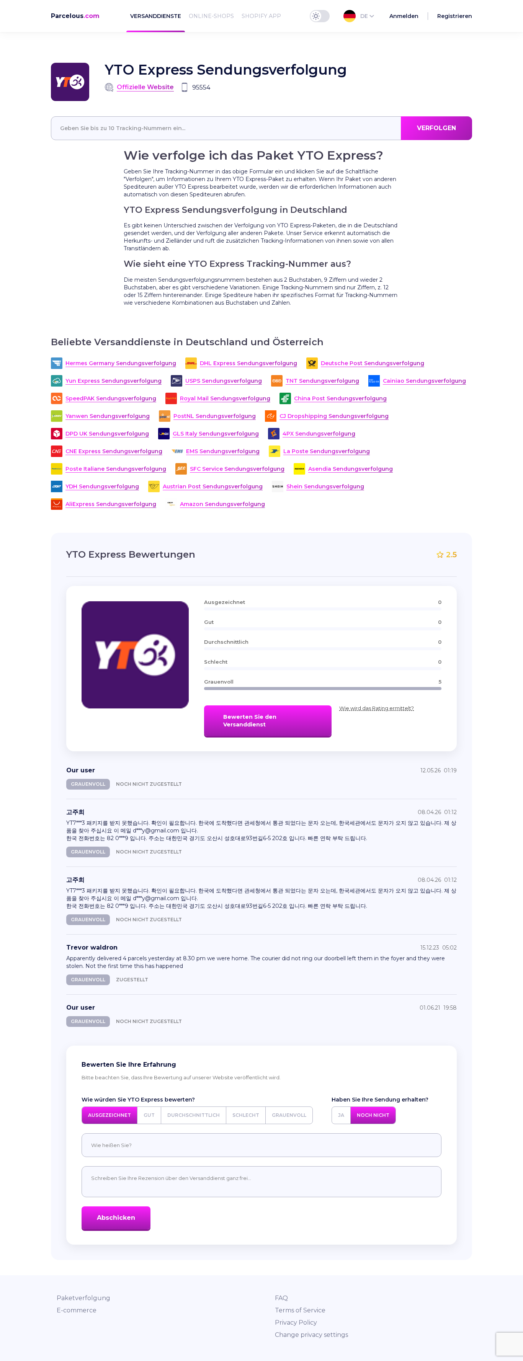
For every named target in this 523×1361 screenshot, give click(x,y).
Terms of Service (300, 1310)
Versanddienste (155, 16)
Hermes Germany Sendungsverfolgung (120, 363)
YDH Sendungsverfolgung (102, 486)
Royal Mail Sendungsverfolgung (225, 398)
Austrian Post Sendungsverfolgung (213, 486)
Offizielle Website (145, 87)
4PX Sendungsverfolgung (319, 433)
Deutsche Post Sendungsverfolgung (372, 363)
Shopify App (261, 16)
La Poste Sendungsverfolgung (326, 451)
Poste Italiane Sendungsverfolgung (115, 468)
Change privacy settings (311, 1334)
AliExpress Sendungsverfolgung (110, 504)
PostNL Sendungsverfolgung (214, 416)
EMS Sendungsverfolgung (223, 451)
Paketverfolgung (83, 1298)
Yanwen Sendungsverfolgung (107, 416)
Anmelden (403, 16)
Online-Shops (211, 16)
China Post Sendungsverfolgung (340, 398)
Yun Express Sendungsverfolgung (113, 380)
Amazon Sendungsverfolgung (222, 504)
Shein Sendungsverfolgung (325, 486)
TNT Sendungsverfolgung (322, 380)
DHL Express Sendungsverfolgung (248, 363)
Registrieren (454, 16)
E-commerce (76, 1310)
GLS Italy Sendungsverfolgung (216, 433)
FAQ (281, 1298)
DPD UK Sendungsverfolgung (107, 433)
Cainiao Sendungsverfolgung (424, 380)
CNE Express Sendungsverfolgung (113, 451)
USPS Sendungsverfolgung (223, 380)
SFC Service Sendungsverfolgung (237, 468)
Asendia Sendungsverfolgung (350, 468)
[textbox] (261, 128)
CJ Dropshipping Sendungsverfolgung (334, 416)
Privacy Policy (296, 1322)
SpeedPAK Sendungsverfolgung (110, 398)
